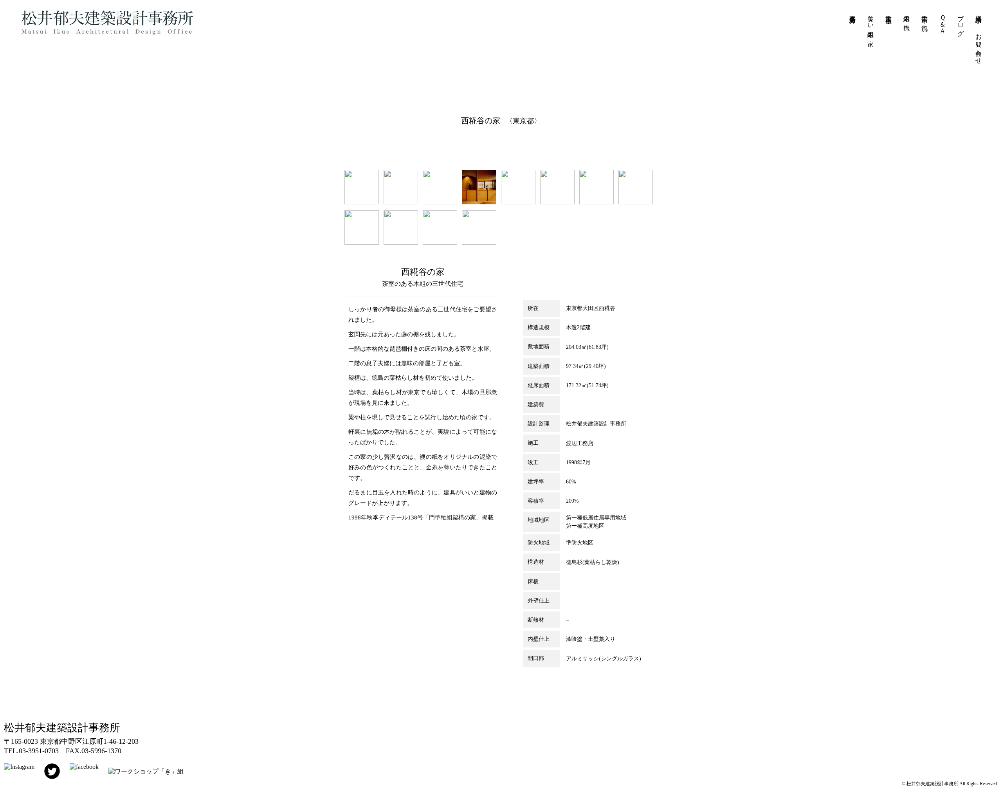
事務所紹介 (852, 12)
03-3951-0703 (39, 751)
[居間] (440, 202)
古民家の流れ (924, 20)
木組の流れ (906, 19)
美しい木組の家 (870, 23)
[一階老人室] (635, 202)
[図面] (361, 202)
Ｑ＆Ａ (942, 21)
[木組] (479, 242)
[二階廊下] (557, 202)
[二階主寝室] (518, 202)
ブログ (960, 22)
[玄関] (479, 202)
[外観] (401, 202)
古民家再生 (888, 12)
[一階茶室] (401, 242)
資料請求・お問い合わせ (978, 36)
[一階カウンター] (596, 202)
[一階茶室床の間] (361, 242)
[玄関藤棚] (440, 242)
